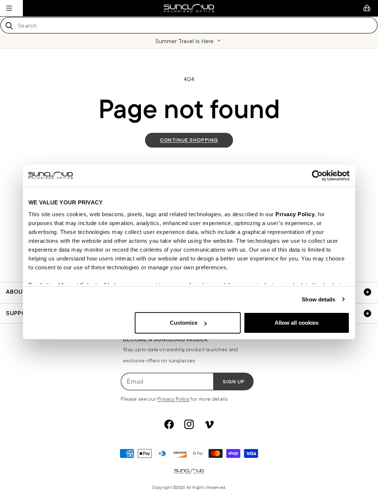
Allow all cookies (297, 323)
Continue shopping (189, 140)
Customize (184, 323)
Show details (318, 299)
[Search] (9, 25)
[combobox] (189, 25)
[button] (9, 8)
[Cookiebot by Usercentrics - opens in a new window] (317, 175)
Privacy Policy (295, 214)
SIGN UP (234, 381)
